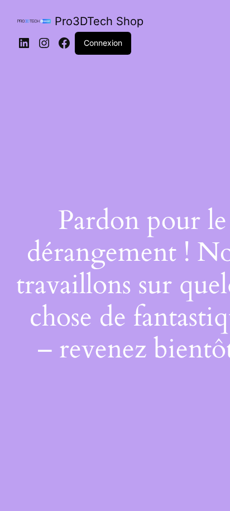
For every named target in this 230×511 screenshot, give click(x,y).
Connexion (103, 42)
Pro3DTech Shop (99, 21)
